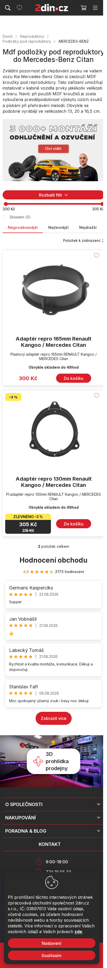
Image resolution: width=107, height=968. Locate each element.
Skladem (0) (20, 217)
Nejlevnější (58, 227)
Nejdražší (88, 227)
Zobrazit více (53, 718)
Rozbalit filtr (50, 195)
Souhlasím (52, 955)
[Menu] (95, 7)
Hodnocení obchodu (53, 560)
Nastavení (51, 943)
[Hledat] (8, 7)
